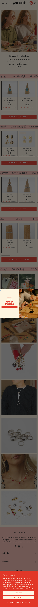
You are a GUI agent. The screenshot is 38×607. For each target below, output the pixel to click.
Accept (19, 593)
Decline (18, 598)
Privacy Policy (28, 588)
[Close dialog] (1, 290)
